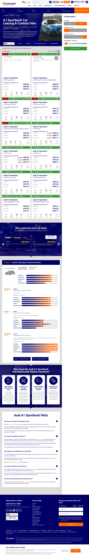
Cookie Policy (51, 530)
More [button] (75, 5)
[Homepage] (9, 3)
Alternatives (54, 43)
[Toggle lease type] (61, 2)
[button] (7, 10)
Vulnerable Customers (46, 532)
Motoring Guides (35, 517)
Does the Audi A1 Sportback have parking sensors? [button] (18, 478)
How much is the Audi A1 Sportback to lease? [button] (16, 421)
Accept (76, 550)
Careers (15, 530)
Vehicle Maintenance (36, 512)
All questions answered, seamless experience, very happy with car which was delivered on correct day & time (17, 244)
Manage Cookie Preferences (38, 525)
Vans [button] (34, 5)
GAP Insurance (9, 533)
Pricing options (69, 17)
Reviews (28, 43)
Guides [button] (69, 5)
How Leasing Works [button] (60, 5)
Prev (3, 244)
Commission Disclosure (60, 530)
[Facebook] (7, 510)
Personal (66, 2)
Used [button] (40, 5)
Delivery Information (36, 506)
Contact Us (34, 523)
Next (58, 244)
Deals (20, 43)
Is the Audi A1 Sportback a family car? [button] (14, 436)
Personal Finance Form (11, 532)
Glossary (69, 530)
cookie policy (48, 553)
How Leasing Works (36, 514)
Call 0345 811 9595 (13, 504)
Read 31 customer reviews (15, 48)
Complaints (55, 532)
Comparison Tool (36, 518)
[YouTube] (14, 510)
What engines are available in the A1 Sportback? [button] (17, 451)
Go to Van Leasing (36, 520)
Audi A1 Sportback (10, 78)
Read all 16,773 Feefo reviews (31, 250)
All (66, 30)
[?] (13, 54)
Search (50, 2)
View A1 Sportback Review (39, 358)
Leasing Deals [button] (48, 5)
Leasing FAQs (9, 530)
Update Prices (76, 48)
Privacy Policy (65, 520)
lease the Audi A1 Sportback (14, 424)
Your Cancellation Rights (33, 530)
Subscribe (70, 524)
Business (56, 2)
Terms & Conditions (22, 530)
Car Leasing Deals (36, 508)
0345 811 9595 (72, 2)
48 (84, 30)
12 (84, 36)
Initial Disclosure (62, 532)
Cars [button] (29, 5)
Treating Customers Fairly (34, 532)
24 (72, 30)
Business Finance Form (22, 532)
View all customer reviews (21, 358)
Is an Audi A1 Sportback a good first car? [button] (15, 466)
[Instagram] (17, 510)
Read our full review (27, 48)
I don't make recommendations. (39, 244)
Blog (33, 515)
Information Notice (72, 532)
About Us (34, 503)
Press (33, 505)
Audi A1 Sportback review (13, 462)
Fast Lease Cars (35, 509)
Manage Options (64, 550)
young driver (33, 469)
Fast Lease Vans (35, 511)
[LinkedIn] (10, 510)
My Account (87, 2)
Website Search (35, 521)
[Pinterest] (20, 510)
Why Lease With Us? (40, 43)
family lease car (40, 439)
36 (78, 30)
